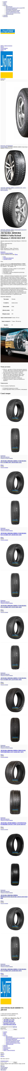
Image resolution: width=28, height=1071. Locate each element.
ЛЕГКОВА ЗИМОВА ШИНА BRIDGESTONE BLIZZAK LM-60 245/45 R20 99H (14, 897)
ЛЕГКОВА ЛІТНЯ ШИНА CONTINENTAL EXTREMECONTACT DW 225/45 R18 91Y (13, 823)
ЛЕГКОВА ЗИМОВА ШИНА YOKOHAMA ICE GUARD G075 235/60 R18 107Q (13, 970)
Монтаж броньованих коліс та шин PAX (15, 7)
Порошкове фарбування (11, 9)
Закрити (2, 1053)
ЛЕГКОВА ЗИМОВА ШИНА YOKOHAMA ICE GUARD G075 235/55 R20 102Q (13, 606)
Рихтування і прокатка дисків (13, 10)
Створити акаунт (4, 1061)
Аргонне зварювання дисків (12, 11)
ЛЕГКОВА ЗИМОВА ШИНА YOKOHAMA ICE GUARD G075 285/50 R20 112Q (13, 461)
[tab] (15, 256)
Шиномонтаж (9, 6)
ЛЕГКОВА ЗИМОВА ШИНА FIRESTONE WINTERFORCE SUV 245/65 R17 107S (13, 751)
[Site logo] (8, 44)
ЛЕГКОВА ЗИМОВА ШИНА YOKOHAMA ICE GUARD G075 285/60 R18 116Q (13, 534)
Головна (3, 147)
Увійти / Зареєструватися (9, 1050)
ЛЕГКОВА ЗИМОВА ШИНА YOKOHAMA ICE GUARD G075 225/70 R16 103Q (13, 678)
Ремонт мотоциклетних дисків (13, 12)
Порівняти (5, 1049)
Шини (6, 147)
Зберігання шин (9, 14)
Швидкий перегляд (5, 457)
